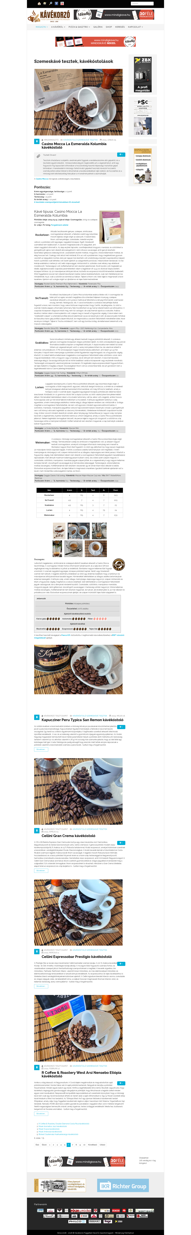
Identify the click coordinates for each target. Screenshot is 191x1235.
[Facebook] (56, 3)
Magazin (41, 27)
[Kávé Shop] (45, 3)
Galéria (98, 27)
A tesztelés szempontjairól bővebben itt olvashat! (57, 202)
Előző (44, 1145)
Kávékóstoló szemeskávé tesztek (80, 140)
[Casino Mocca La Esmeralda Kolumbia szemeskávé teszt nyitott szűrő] (57, 549)
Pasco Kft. (66, 635)
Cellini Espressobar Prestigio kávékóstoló (77, 957)
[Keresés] (51, 3)
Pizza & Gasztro (78, 27)
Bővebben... (41, 749)
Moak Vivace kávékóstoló (49, 1129)
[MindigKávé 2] (114, 14)
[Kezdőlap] (39, 3)
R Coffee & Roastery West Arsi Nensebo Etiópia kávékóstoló (81, 1074)
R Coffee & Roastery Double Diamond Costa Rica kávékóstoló (64, 1124)
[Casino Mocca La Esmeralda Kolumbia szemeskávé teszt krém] (73, 549)
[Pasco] (143, 117)
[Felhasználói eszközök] (121, 155)
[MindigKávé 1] (95, 41)
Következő (92, 1145)
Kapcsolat (134, 27)
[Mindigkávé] (85, 1161)
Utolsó (102, 1145)
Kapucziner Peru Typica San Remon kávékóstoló (82, 720)
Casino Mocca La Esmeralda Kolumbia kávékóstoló (74, 145)
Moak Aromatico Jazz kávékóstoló (53, 1126)
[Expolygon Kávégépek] (60, 1185)
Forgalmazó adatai (59, 225)
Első (37, 1145)
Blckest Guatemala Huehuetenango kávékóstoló (58, 1134)
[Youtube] (62, 3)
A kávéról (57, 27)
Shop (109, 27)
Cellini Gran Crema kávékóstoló (68, 836)
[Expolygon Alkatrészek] (143, 166)
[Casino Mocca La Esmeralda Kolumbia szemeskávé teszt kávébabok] (59, 531)
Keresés (120, 27)
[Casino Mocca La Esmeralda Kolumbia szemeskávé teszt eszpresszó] (96, 549)
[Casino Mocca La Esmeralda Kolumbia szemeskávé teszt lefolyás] (79, 531)
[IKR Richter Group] (123, 1185)
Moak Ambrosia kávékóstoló (50, 1132)
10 (84, 1145)
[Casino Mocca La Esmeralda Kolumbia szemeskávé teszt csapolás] (99, 531)
